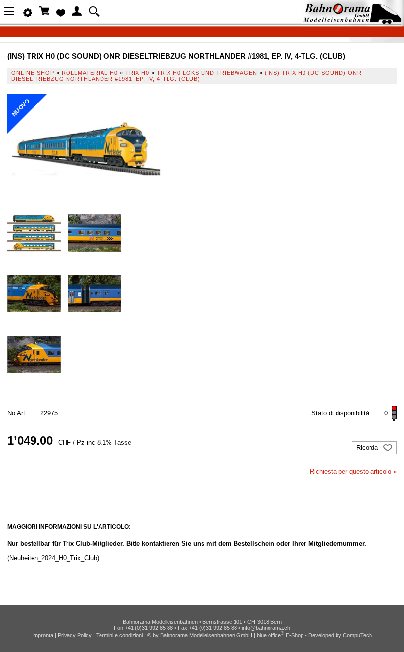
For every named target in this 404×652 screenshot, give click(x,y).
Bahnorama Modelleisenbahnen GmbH (206, 635)
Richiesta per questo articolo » (353, 471)
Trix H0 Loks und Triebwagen (207, 73)
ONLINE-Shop (32, 73)
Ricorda (368, 447)
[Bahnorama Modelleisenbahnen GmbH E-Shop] (352, 21)
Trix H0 (137, 73)
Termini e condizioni (119, 635)
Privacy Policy (75, 635)
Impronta (42, 635)
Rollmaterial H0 (90, 73)
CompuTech (357, 635)
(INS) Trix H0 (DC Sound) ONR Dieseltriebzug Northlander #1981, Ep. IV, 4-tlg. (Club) (186, 76)
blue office (270, 635)
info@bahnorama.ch (266, 628)
